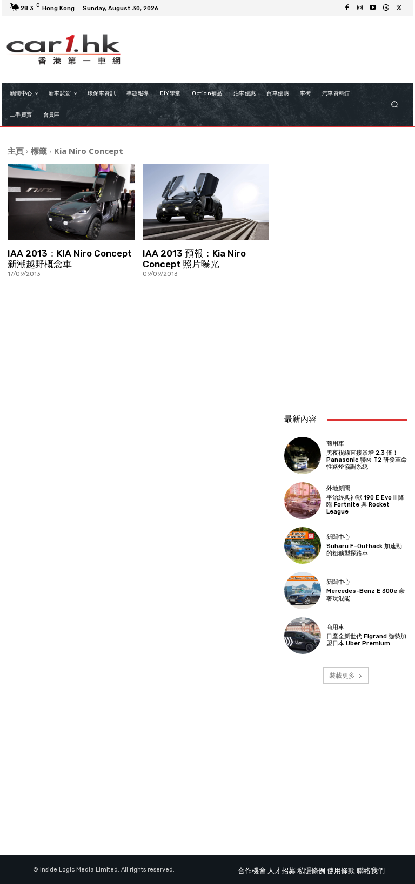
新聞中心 (338, 537)
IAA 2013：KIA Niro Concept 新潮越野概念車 (70, 258)
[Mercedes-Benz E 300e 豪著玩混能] (302, 590)
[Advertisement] (345, 346)
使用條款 (341, 871)
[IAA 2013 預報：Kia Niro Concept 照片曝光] (206, 202)
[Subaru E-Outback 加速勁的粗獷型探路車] (302, 545)
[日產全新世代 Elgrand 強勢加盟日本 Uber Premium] (302, 635)
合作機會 (252, 871)
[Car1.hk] (63, 49)
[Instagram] (359, 8)
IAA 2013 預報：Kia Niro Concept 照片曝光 (194, 258)
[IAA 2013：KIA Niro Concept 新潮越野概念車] (71, 202)
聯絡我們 (371, 871)
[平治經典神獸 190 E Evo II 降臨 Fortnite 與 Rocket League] (302, 500)
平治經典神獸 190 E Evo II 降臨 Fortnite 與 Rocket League (365, 504)
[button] (394, 104)
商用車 (335, 444)
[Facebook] (346, 8)
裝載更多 (342, 675)
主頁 (16, 150)
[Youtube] (372, 8)
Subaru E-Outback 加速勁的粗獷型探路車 (364, 550)
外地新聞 (338, 488)
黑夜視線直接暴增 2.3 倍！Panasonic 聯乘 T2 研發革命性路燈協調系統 (366, 459)
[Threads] (385, 8)
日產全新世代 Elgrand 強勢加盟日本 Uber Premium (366, 640)
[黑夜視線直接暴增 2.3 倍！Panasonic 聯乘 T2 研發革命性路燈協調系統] (302, 455)
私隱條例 (311, 871)
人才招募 (281, 871)
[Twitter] (398, 8)
